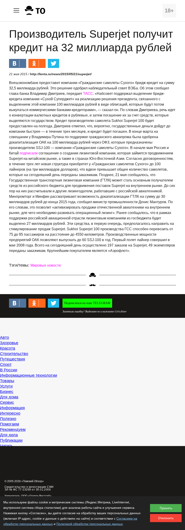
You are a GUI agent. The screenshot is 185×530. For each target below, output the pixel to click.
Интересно (10, 413)
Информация (12, 408)
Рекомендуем (12, 429)
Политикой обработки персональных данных (89, 524)
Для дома (9, 397)
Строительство (14, 353)
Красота (7, 348)
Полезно (8, 418)
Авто (4, 337)
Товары (7, 381)
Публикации (11, 440)
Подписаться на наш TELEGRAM (87, 303)
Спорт (6, 364)
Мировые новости (45, 265)
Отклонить (165, 518)
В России (8, 370)
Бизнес (6, 391)
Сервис (7, 402)
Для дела (9, 435)
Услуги (6, 386)
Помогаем (9, 424)
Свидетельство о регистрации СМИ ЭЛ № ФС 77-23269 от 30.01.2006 (29, 488)
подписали (29, 153)
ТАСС (88, 93)
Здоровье (9, 343)
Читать (6, 446)
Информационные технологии (28, 375)
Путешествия (12, 359)
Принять (166, 508)
